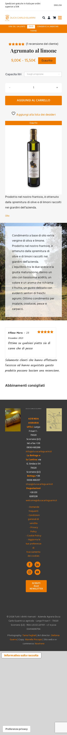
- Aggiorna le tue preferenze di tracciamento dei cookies (33, 548)
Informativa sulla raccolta (21, 655)
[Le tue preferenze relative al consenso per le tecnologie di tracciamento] (16, 729)
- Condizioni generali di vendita (33, 519)
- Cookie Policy (33, 536)
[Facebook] (29, 564)
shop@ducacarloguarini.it (39, 484)
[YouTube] (37, 572)
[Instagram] (29, 572)
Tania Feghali (29, 635)
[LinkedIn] (37, 564)
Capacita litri (13, 74)
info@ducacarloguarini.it (39, 452)
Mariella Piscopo (33, 640)
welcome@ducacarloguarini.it (41, 501)
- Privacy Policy (33, 530)
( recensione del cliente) (42, 44)
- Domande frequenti (33, 509)
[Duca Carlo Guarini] (20, 16)
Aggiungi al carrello (33, 100)
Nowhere (39, 644)
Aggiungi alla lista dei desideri (35, 114)
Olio (7, 215)
